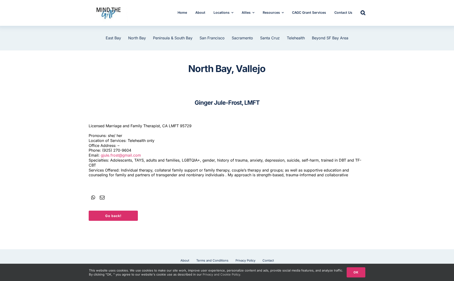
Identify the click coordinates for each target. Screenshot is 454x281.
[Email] (102, 197)
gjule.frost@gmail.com (121, 155)
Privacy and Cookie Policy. (222, 274)
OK (356, 272)
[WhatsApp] (93, 197)
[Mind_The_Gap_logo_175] (108, 6)
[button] (363, 13)
